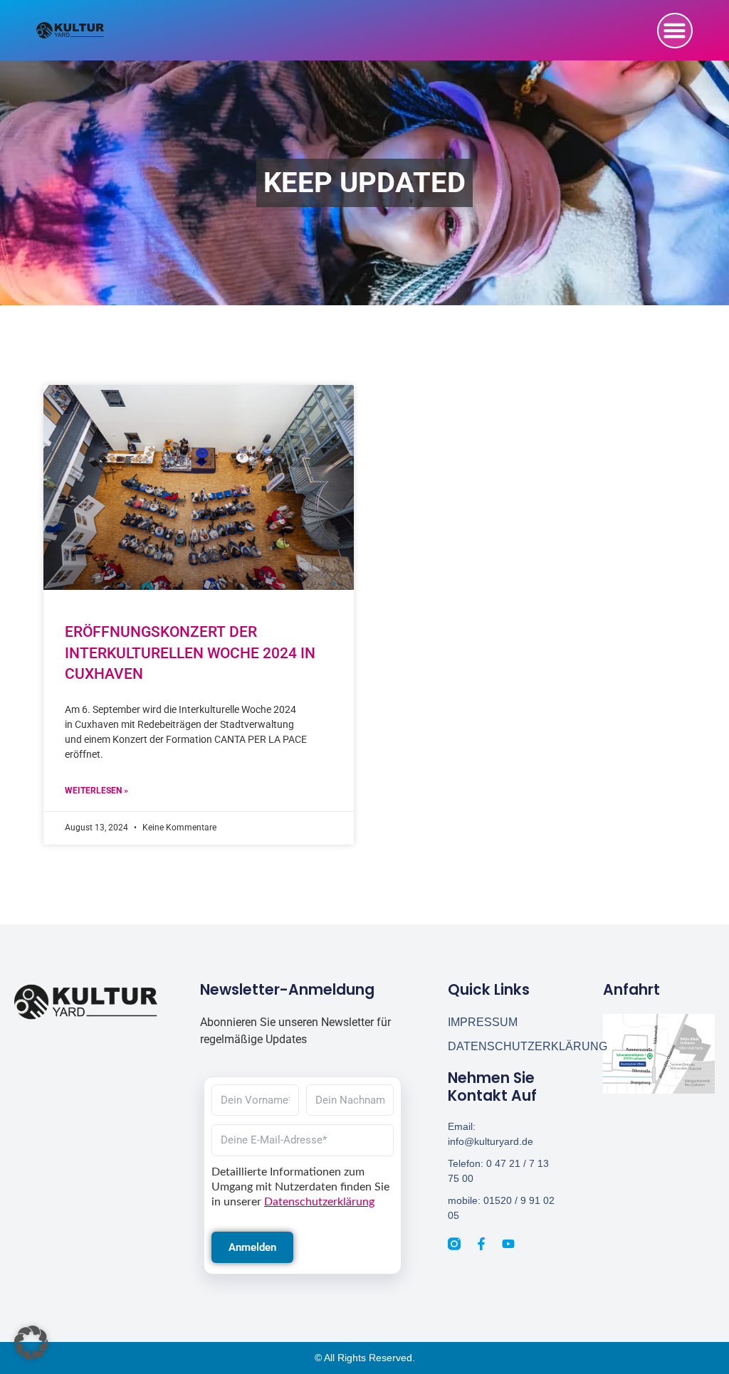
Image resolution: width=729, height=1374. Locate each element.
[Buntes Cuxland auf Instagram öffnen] (454, 1243)
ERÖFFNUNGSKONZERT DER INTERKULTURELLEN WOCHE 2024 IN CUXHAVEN (190, 652)
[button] (675, 30)
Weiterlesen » (96, 791)
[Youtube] (508, 1243)
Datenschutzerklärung (319, 1201)
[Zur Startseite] (85, 1001)
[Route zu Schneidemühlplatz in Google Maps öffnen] (659, 1054)
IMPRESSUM (483, 1022)
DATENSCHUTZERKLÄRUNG (504, 1046)
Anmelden (252, 1247)
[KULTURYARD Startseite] (70, 30)
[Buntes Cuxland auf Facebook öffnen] (481, 1243)
